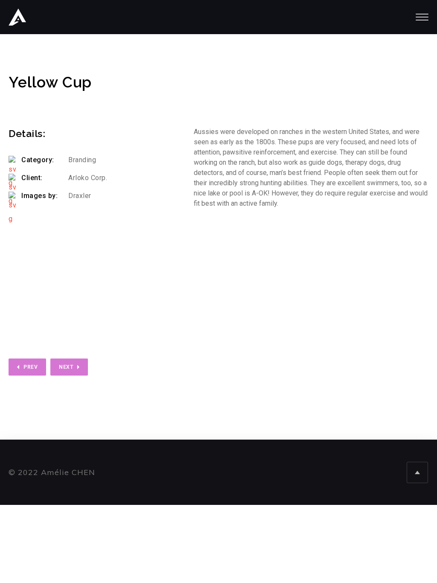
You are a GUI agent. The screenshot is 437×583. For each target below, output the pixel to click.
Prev (30, 367)
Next (66, 367)
